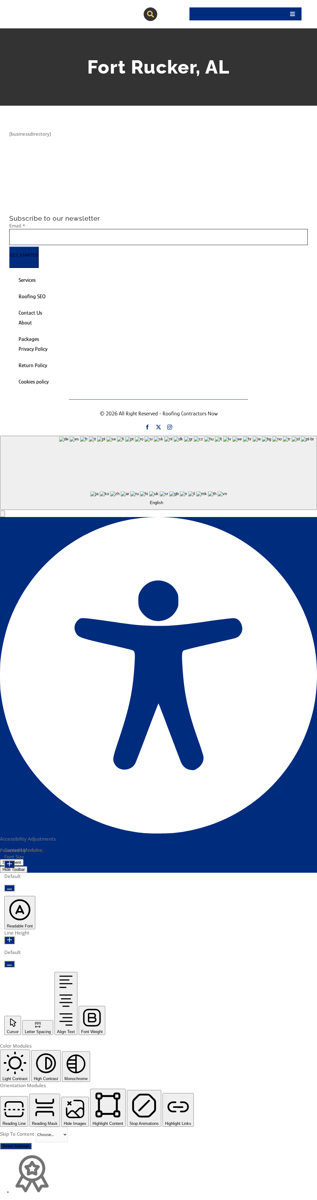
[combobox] (158, 473)
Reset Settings (15, 1146)
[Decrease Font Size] (9, 888)
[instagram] (169, 427)
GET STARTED (24, 255)
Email (17, 226)
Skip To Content (18, 1134)
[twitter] (158, 427)
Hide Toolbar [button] (13, 869)
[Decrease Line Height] (9, 964)
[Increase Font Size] (9, 864)
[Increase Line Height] (9, 940)
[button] (2, 514)
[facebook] (147, 427)
